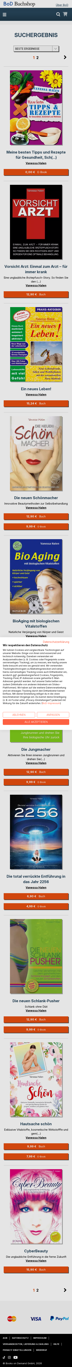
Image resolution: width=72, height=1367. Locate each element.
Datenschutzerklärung (56, 641)
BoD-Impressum (51, 703)
